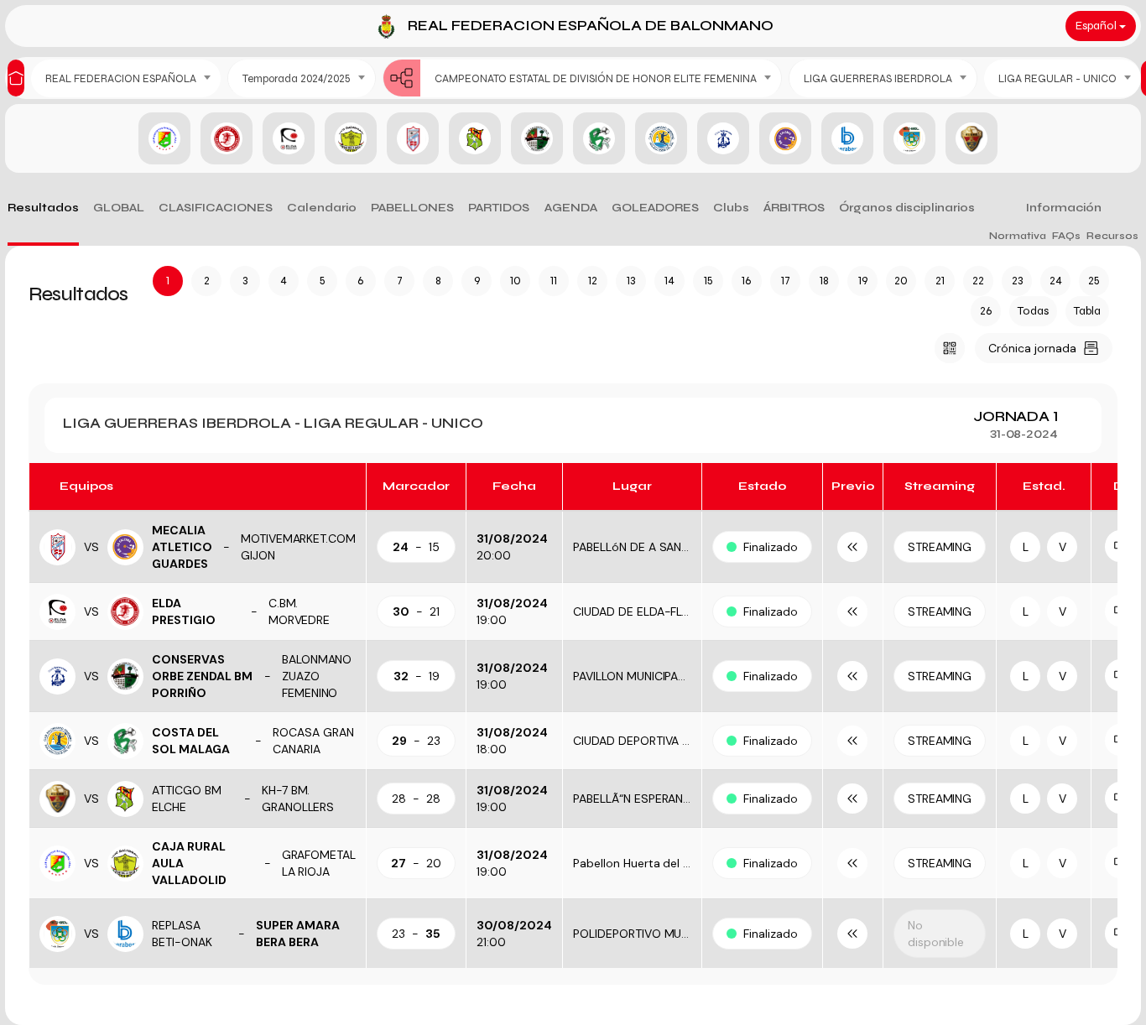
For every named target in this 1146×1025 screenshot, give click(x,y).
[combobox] (126, 78)
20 (901, 280)
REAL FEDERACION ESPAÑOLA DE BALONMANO (591, 25)
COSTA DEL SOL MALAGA (191, 741)
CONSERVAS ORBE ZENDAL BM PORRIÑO (202, 676)
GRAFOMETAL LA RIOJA (319, 863)
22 (978, 280)
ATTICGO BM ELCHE (186, 798)
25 (1094, 280)
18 (824, 280)
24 (1056, 280)
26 (986, 311)
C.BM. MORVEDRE (299, 611)
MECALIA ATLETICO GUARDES (182, 547)
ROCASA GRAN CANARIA (313, 741)
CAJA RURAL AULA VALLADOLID (189, 863)
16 (747, 280)
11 (553, 280)
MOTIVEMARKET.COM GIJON (299, 547)
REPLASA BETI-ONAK (182, 934)
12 (592, 280)
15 (708, 280)
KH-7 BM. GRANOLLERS (298, 798)
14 (669, 280)
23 (1017, 280)
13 (631, 280)
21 (940, 280)
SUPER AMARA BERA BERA (298, 934)
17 (785, 280)
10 (515, 280)
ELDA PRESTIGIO (184, 611)
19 (862, 280)
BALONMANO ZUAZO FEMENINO (317, 676)
